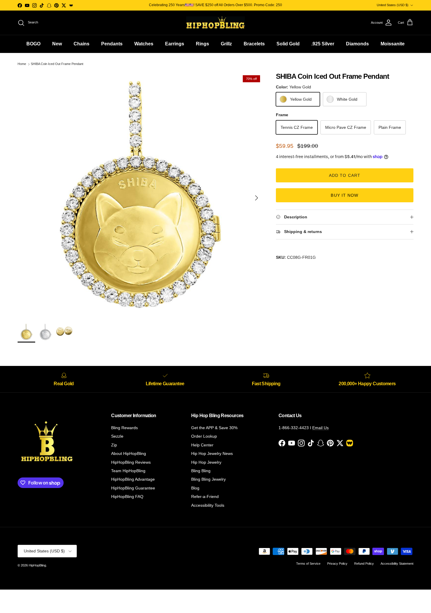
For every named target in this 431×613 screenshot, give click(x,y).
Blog (195, 488)
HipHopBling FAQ (127, 496)
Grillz (226, 43)
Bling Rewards (124, 427)
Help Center (202, 445)
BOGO (33, 43)
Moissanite (393, 43)
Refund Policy (364, 563)
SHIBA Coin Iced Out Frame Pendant (57, 64)
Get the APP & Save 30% (214, 427)
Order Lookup (204, 436)
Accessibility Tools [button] (207, 505)
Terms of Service (308, 563)
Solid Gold (288, 43)
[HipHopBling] (215, 22)
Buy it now (344, 195)
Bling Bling (201, 470)
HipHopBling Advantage (133, 479)
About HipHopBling (128, 453)
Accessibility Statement (397, 563)
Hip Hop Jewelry (206, 462)
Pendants (112, 43)
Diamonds (357, 43)
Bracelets (254, 43)
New (57, 43)
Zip (114, 445)
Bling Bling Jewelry (208, 479)
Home (22, 64)
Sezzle (117, 436)
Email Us (320, 427)
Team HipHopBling (128, 470)
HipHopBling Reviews (131, 462)
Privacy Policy (337, 563)
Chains (81, 43)
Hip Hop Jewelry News (212, 453)
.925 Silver (322, 43)
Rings (202, 43)
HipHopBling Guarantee (133, 488)
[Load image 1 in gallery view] (140, 194)
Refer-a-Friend (205, 496)
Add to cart (344, 175)
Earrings (174, 43)
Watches (143, 43)
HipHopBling (37, 565)
